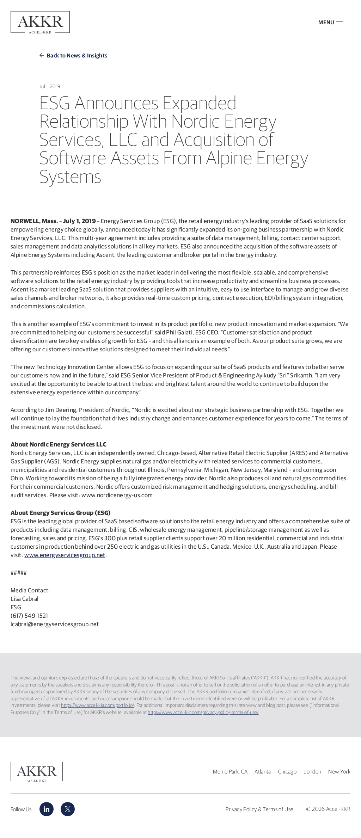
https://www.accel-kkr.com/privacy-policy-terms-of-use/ (203, 712)
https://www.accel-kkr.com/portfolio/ (97, 705)
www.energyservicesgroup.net (64, 555)
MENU (326, 22)
